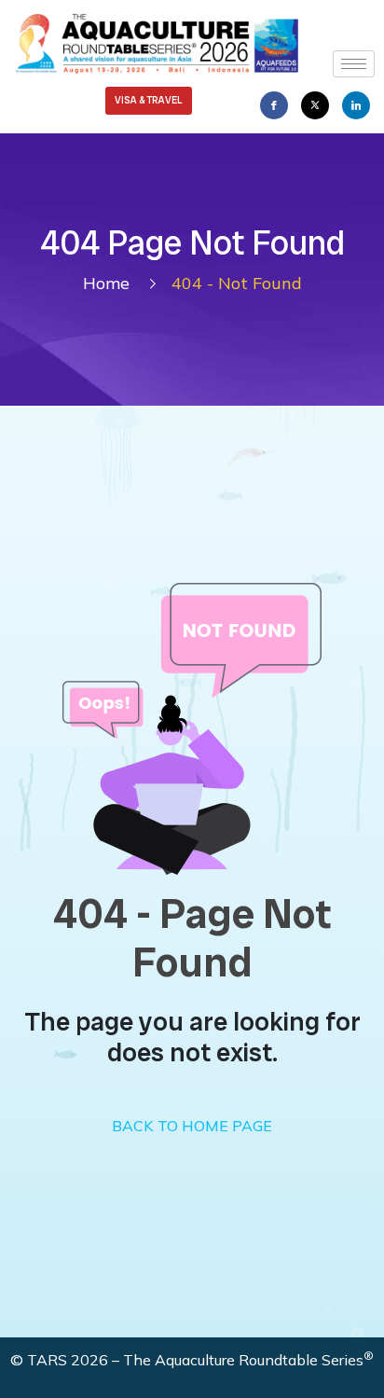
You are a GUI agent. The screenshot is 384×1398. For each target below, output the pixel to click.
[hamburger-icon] (354, 63)
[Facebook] (274, 105)
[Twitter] (315, 105)
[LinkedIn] (356, 105)
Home (111, 283)
